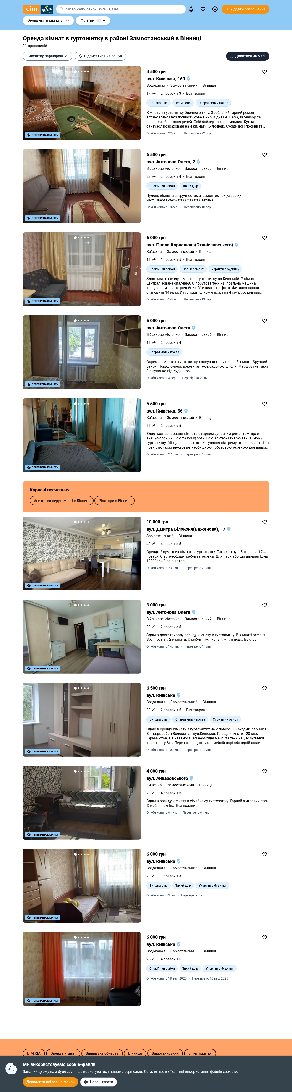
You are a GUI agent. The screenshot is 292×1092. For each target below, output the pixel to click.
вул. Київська (161, 695)
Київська (154, 251)
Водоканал (155, 85)
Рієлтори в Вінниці (114, 501)
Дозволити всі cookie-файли (50, 1082)
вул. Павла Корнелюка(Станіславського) (190, 245)
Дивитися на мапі (250, 56)
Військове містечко (163, 168)
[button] (215, 9)
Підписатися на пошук (103, 56)
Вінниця (209, 85)
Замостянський (183, 85)
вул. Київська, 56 (165, 411)
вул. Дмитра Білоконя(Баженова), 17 (186, 529)
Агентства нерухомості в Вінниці (61, 501)
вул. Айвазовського (167, 778)
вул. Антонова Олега (168, 328)
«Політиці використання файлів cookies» (202, 1071)
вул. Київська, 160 (166, 78)
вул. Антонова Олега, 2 (171, 162)
